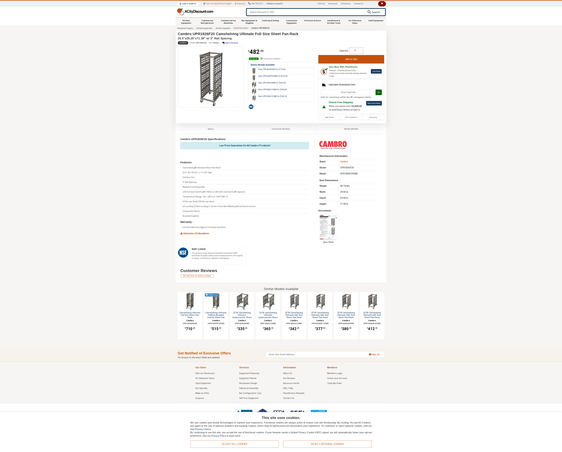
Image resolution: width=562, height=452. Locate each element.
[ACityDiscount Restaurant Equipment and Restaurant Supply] (195, 11)
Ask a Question (351, 117)
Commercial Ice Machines (228, 21)
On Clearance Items (354, 21)
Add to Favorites (231, 43)
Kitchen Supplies (223, 28)
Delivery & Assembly (248, 388)
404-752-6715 (257, 3)
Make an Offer (202, 393)
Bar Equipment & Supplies (249, 21)
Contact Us (358, 3)
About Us (287, 373)
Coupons (199, 398)
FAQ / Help (288, 388)
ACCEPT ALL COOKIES (234, 444)
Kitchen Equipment (186, 21)
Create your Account (337, 378)
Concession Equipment (291, 21)
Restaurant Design (248, 383)
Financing (240, 3)
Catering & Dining (270, 20)
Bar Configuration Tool (250, 393)
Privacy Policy (218, 436)
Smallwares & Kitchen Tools (333, 21)
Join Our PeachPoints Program (218, 3)
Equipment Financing (249, 373)
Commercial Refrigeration (207, 21)
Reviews (281, 129)
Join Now (376, 71)
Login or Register (188, 4)
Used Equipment (375, 20)
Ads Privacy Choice (200, 429)
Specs (211, 129)
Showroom (346, 3)
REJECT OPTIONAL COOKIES (327, 444)
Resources (332, 3)
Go (378, 92)
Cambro (183, 43)
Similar (351, 129)
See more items (374, 103)
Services (321, 3)
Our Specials (201, 388)
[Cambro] (333, 144)
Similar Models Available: (263, 65)
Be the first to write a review (197, 276)
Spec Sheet (329, 117)
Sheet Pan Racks (241, 28)
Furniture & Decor (312, 20)
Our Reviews (289, 378)
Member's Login (334, 373)
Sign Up (375, 354)
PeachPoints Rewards (293, 393)
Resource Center (291, 383)
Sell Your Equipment (249, 398)
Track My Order (334, 383)
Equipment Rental (247, 378)
